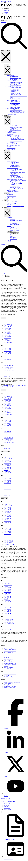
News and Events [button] (11, 231)
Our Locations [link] (13, 223)
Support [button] (6, 200)
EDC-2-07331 (7, 328)
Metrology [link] (12, 184)
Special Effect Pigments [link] (16, 82)
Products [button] (6, 65)
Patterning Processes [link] (15, 166)
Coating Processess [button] (11, 161)
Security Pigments (8, 652)
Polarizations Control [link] (15, 176)
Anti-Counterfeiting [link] (11, 132)
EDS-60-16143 (7, 353)
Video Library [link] (10, 197)
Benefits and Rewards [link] (15, 228)
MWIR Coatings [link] (14, 175)
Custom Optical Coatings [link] (16, 169)
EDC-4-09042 (7, 329)
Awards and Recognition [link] (16, 220)
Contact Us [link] (9, 240)
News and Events (15, 233)
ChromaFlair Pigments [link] (15, 83)
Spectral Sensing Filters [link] (15, 98)
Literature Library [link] (11, 196)
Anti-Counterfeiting (8, 659)
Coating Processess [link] (14, 162)
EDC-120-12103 (8, 342)
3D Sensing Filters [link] (14, 89)
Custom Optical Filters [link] (15, 87)
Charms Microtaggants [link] (15, 78)
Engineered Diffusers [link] (15, 103)
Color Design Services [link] (15, 130)
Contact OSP (7, 13)
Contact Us (6, 805)
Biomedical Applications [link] (16, 137)
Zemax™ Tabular (5, 451)
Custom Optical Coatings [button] (13, 168)
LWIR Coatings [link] (14, 170)
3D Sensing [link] (10, 131)
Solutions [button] (6, 115)
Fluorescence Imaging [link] (15, 138)
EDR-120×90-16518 (9, 370)
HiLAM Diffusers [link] (14, 104)
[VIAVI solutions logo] (14, 19)
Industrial (6, 666)
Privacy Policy (7, 809)
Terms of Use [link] (10, 241)
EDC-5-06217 (7, 331)
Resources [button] (6, 193)
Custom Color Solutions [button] (13, 125)
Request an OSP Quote (9, 839)
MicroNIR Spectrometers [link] (16, 110)
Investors (6, 12)
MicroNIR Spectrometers (10, 651)
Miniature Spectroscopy (9, 687)
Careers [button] (9, 226)
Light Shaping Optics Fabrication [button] (15, 179)
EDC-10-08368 (7, 332)
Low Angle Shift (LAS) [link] (16, 173)
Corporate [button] (6, 207)
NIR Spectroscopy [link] (11, 148)
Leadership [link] (12, 221)
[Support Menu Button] (1, 812)
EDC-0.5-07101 (8, 325)
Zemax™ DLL (4, 498)
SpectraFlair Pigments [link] (15, 85)
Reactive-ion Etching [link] (15, 187)
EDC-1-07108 (7, 327)
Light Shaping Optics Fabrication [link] (18, 180)
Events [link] (11, 236)
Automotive (7, 660)
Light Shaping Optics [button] (12, 100)
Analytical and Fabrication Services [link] (15, 188)
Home (5, 273)
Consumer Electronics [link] (12, 143)
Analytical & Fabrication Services (12, 682)
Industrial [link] (9, 146)
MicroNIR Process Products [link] (17, 112)
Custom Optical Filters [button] (12, 86)
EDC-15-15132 (7, 335)
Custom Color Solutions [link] (16, 127)
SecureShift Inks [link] (14, 79)
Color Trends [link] (13, 128)
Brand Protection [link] (14, 76)
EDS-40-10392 (7, 351)
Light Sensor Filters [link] (15, 93)
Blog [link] (11, 234)
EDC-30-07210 (7, 338)
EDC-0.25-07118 (8, 324)
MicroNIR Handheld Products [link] (17, 111)
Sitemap (6, 806)
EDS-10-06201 (7, 348)
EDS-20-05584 (7, 349)
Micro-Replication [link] (14, 186)
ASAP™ (3, 390)
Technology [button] (6, 150)
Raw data (3, 318)
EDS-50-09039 (7, 352)
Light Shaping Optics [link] (15, 101)
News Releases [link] (13, 239)
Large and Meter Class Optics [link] (17, 172)
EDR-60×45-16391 (8, 367)
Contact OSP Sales (8, 859)
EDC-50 (6, 339)
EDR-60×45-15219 (8, 366)
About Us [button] (9, 217)
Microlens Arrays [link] (14, 105)
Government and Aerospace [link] (14, 145)
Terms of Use (7, 808)
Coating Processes (8, 684)
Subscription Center (5, 798)
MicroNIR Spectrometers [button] (13, 108)
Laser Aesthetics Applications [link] (17, 139)
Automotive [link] (10, 134)
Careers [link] (12, 227)
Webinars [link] (9, 198)
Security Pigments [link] (11, 114)
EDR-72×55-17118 (8, 368)
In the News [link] (13, 237)
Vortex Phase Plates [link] (15, 107)
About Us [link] (12, 219)
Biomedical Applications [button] (13, 135)
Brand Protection (8, 648)
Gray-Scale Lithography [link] (16, 183)
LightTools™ (4, 577)
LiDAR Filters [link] (13, 92)
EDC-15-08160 (7, 333)
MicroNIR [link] (9, 204)
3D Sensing (6, 657)
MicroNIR (6, 675)
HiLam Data (7, 376)
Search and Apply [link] (14, 230)
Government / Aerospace (10, 664)
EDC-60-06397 (7, 340)
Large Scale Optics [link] (14, 90)
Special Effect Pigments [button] (13, 80)
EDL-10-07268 (7, 360)
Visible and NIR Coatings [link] (16, 177)
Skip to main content (6, 1)
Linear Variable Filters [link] (15, 94)
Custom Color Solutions (10, 649)
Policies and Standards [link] (15, 224)
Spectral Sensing (8, 668)
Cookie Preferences (8, 803)
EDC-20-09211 (7, 336)
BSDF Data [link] (10, 194)
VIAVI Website (7, 10)
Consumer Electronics (9, 661)
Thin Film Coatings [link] (11, 203)
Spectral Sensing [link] (11, 149)
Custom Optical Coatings (10, 686)
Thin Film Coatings (8, 676)
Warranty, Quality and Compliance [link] (15, 206)
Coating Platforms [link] (14, 165)
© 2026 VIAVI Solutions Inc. (8, 801)
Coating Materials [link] (14, 163)
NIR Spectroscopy (8, 667)
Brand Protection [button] (11, 75)
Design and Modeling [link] (15, 182)
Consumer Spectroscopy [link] (13, 191)
